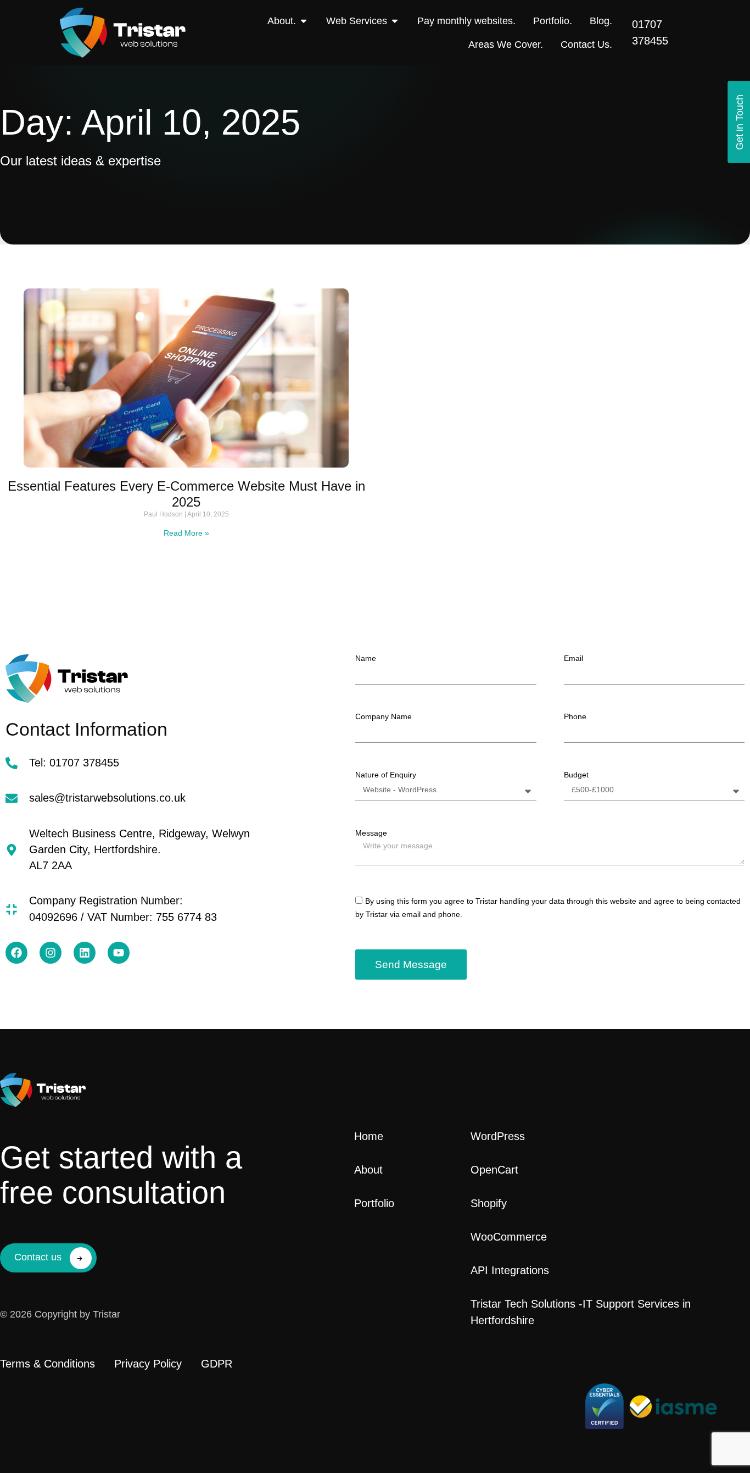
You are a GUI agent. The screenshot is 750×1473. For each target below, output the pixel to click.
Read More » (186, 533)
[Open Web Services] (395, 21)
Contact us (37, 1257)
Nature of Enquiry (385, 775)
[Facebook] (16, 953)
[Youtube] (119, 953)
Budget (576, 775)
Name (365, 658)
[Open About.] (304, 21)
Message (371, 833)
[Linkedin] (85, 953)
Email (573, 658)
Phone (575, 716)
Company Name (383, 716)
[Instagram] (50, 953)
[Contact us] (81, 1258)
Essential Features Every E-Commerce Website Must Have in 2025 (186, 494)
